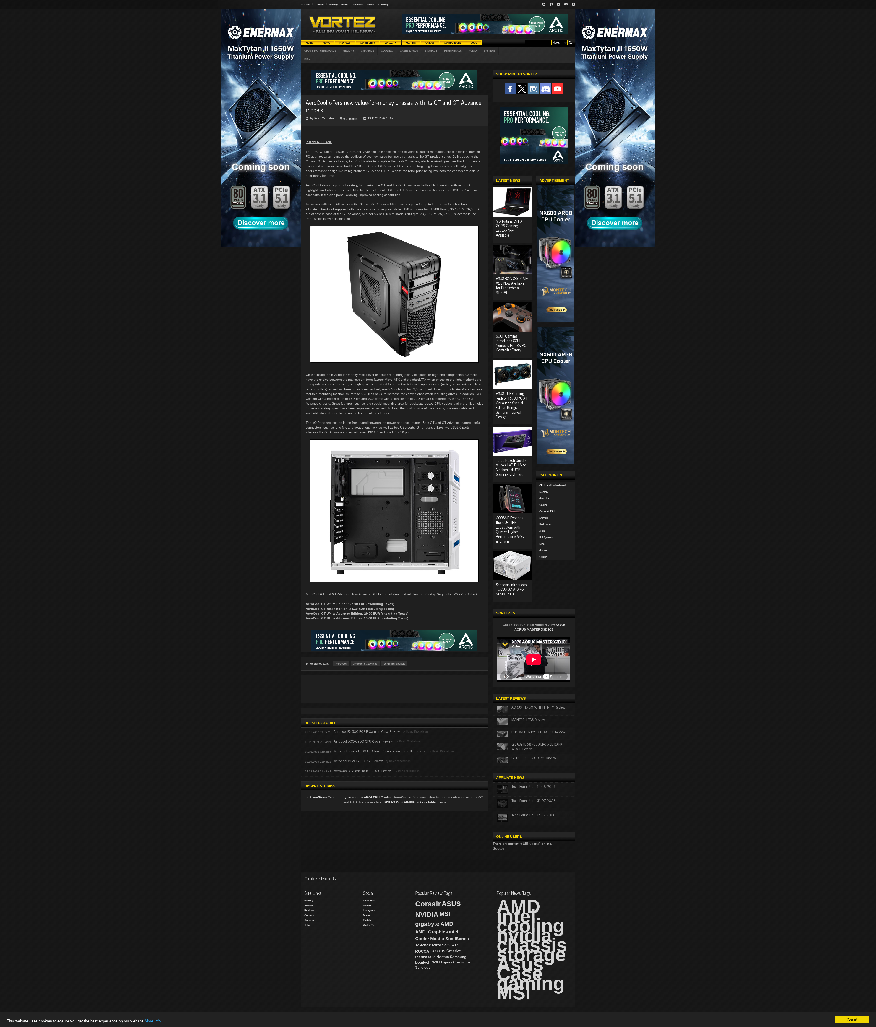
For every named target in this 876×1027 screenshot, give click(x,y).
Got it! (852, 1019)
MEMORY (348, 50)
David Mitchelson (324, 118)
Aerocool (341, 663)
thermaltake (425, 957)
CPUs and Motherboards (553, 485)
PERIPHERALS (453, 50)
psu (468, 962)
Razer (437, 945)
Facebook (369, 900)
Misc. (542, 544)
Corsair (428, 904)
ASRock (423, 945)
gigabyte (427, 923)
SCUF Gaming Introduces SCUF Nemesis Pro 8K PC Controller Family (511, 343)
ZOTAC (451, 945)
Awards (305, 4)
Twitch (367, 920)
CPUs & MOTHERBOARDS (320, 50)
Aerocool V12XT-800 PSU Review (358, 761)
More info (153, 1021)
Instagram (369, 910)
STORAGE (431, 50)
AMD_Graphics (431, 931)
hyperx (446, 962)
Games (543, 550)
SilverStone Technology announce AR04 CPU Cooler (350, 797)
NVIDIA (426, 914)
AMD (446, 923)
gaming (531, 983)
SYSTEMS (489, 50)
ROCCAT (423, 951)
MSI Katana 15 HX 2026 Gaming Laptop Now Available (509, 228)
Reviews (358, 4)
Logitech (422, 962)
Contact (319, 4)
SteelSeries (457, 938)
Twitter (367, 905)
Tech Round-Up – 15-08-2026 (533, 786)
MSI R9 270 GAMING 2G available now (413, 802)
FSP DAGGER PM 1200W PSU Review (538, 732)
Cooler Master (429, 938)
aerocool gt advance (365, 663)
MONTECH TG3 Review (528, 719)
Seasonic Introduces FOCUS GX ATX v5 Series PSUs (511, 589)
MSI (444, 913)
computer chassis (394, 663)
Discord (367, 915)
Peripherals (545, 524)
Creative (453, 951)
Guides (543, 557)
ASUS (451, 903)
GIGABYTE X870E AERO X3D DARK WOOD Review (536, 746)
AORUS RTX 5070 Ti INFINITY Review (538, 707)
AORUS (439, 951)
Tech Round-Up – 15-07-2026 (533, 815)
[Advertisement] (394, 689)
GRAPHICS (367, 50)
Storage (543, 518)
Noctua (442, 957)
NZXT (435, 962)
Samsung (458, 957)
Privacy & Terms (338, 4)
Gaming (383, 4)
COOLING (387, 50)
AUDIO (473, 50)
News (370, 4)
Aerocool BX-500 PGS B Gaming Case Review (367, 731)
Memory (543, 492)
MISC (307, 58)
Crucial (458, 962)
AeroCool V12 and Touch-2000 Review (362, 770)
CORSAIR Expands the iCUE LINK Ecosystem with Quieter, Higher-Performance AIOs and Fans (510, 529)
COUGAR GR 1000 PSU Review (533, 757)
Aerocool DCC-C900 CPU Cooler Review (363, 741)
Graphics (544, 498)
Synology (422, 967)
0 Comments (351, 118)
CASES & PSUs (409, 50)
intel (453, 931)
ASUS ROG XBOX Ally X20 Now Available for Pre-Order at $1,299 (512, 285)
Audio (542, 531)
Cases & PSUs (547, 511)
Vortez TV (368, 925)
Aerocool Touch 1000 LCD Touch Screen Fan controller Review (380, 751)
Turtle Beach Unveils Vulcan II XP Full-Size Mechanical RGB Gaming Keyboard (511, 467)
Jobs (307, 925)
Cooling (543, 505)
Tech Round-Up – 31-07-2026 (533, 800)
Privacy (308, 900)
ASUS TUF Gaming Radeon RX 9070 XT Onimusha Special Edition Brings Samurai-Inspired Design (512, 405)
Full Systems (546, 537)
